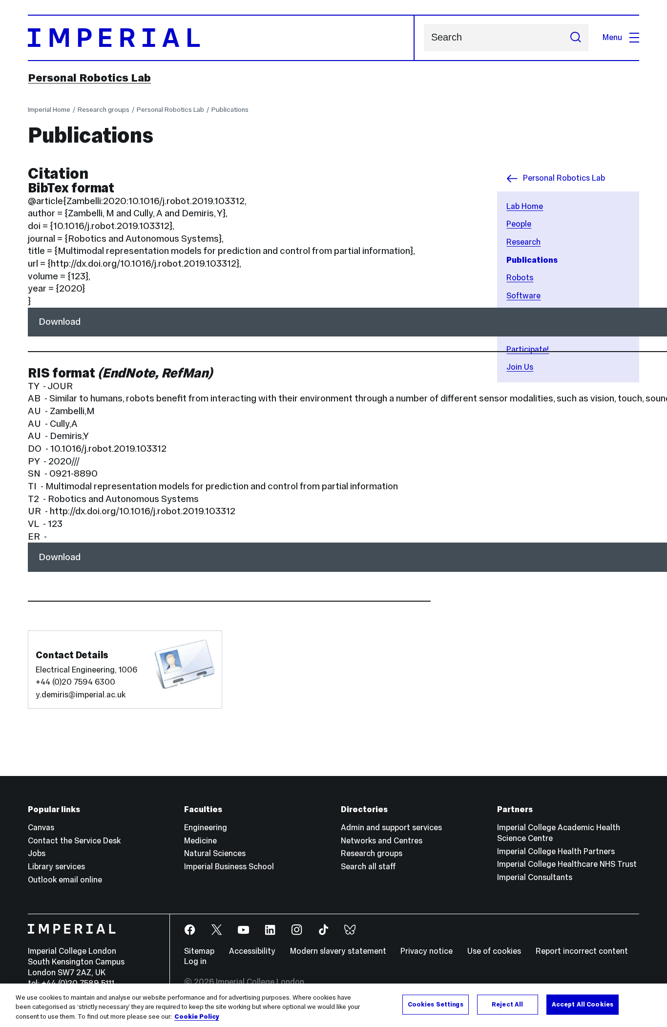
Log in (195, 961)
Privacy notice (426, 951)
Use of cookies (494, 951)
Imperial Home (49, 109)
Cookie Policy (196, 1017)
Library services (56, 866)
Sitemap (199, 951)
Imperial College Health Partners (556, 851)
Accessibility (252, 951)
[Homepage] (221, 38)
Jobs (36, 853)
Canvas (41, 827)
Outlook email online (65, 880)
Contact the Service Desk (74, 841)
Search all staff (368, 866)
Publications (230, 109)
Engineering (205, 827)
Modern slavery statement (338, 951)
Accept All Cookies (582, 1004)
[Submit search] (575, 37)
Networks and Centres (381, 841)
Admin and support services (391, 827)
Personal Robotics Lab (89, 77)
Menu (612, 37)
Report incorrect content (582, 951)
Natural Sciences (215, 853)
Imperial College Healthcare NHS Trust (567, 864)
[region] (333, 1005)
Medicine (200, 841)
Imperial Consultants (534, 877)
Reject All (507, 1004)
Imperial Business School (229, 866)
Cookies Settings (435, 1004)
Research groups (103, 109)
